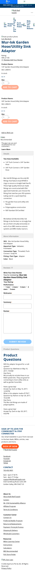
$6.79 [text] (3, 77)
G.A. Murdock (6, 39)
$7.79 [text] (3, 111)
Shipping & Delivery (10, 530)
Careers (6, 500)
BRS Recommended (10, 551)
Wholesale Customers (11, 534)
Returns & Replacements (12, 524)
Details (6, 154)
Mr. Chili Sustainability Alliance (14, 503)
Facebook (6, 456)
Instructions (7, 545)
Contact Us (7, 517)
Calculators (7, 548)
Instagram (7, 461)
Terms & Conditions (10, 510)
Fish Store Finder (9, 554)
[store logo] (17, 11)
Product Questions (11, 349)
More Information (11, 236)
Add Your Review (16, 60)
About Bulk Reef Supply (11, 497)
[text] (17, 58)
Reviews (8, 268)
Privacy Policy (6, 568)
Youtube (6, 459)
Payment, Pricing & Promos (13, 527)
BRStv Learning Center (11, 541)
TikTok (5, 463)
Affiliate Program (9, 506)
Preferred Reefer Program (13, 521)
